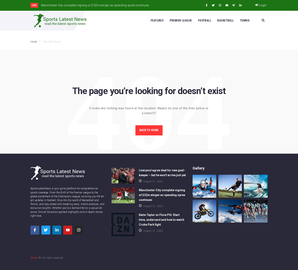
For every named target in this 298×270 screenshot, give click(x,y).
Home (33, 41)
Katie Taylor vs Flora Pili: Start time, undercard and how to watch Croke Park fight (161, 219)
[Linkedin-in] (240, 5)
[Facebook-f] (206, 5)
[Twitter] (213, 5)
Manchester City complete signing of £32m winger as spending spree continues (162, 195)
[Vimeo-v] (233, 5)
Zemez (34, 257)
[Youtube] (227, 5)
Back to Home (149, 130)
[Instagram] (220, 5)
